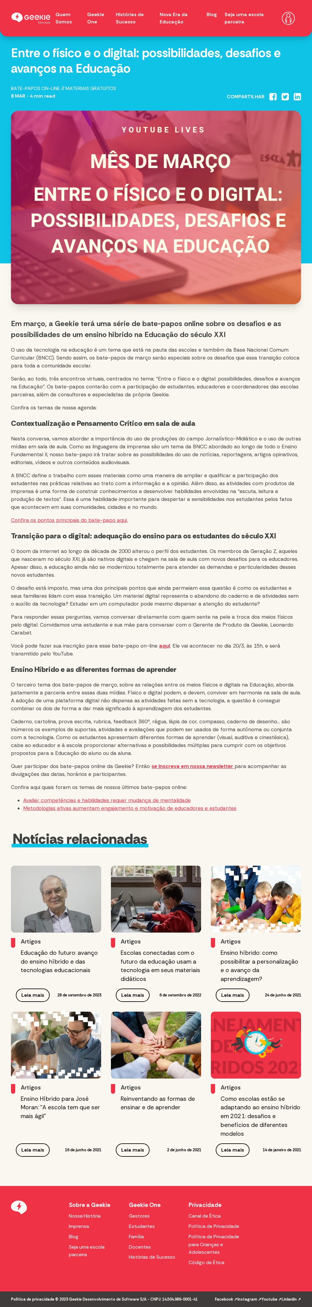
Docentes (140, 1247)
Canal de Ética (205, 1216)
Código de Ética (206, 1262)
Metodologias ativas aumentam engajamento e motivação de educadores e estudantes (129, 808)
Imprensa (79, 1226)
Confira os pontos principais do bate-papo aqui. (69, 520)
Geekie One (145, 1205)
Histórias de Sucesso (152, 1257)
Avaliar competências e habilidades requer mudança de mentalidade (107, 800)
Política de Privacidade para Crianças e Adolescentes (214, 1244)
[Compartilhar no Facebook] (273, 96)
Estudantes (142, 1226)
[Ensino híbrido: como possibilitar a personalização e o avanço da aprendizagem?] (256, 899)
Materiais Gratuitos (91, 88)
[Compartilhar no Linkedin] (297, 96)
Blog (212, 14)
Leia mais (32, 995)
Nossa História (85, 1216)
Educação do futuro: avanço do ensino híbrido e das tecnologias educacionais (59, 961)
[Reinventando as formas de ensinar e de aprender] (156, 1045)
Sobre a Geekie (89, 1205)
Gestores (139, 1216)
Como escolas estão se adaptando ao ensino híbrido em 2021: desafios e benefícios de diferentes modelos (260, 1116)
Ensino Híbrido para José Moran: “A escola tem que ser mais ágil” (60, 1107)
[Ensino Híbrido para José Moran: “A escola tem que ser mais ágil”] (56, 1045)
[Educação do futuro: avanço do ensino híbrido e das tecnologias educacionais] (56, 899)
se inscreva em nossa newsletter (192, 766)
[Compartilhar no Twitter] (285, 96)
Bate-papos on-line (35, 88)
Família (136, 1236)
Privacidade (205, 1205)
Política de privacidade (32, 1299)
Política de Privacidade (214, 1226)
